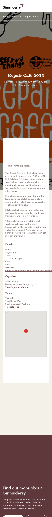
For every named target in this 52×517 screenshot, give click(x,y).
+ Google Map (12, 306)
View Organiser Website (16, 287)
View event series (28, 84)
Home (5, 16)
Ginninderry (14, 6)
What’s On (16, 16)
